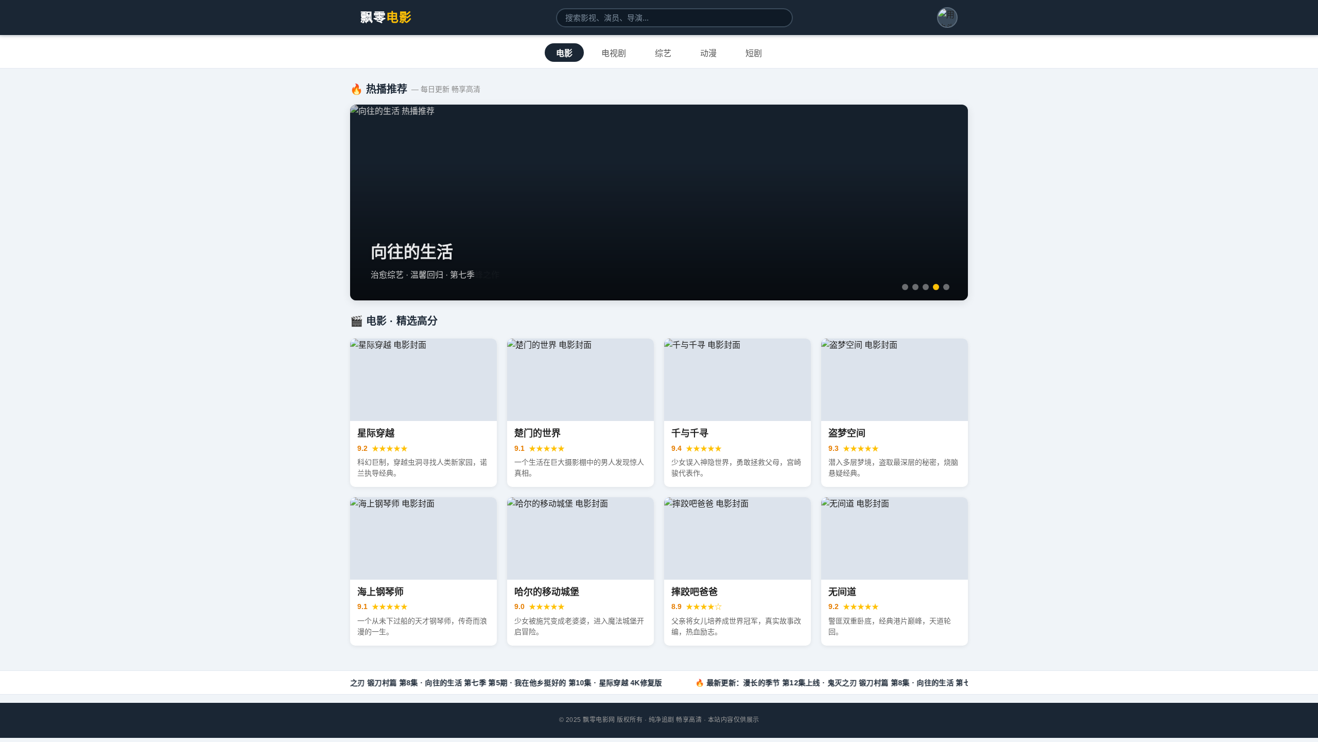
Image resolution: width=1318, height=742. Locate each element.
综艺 (663, 53)
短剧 (753, 53)
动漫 (708, 53)
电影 (564, 53)
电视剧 (613, 53)
